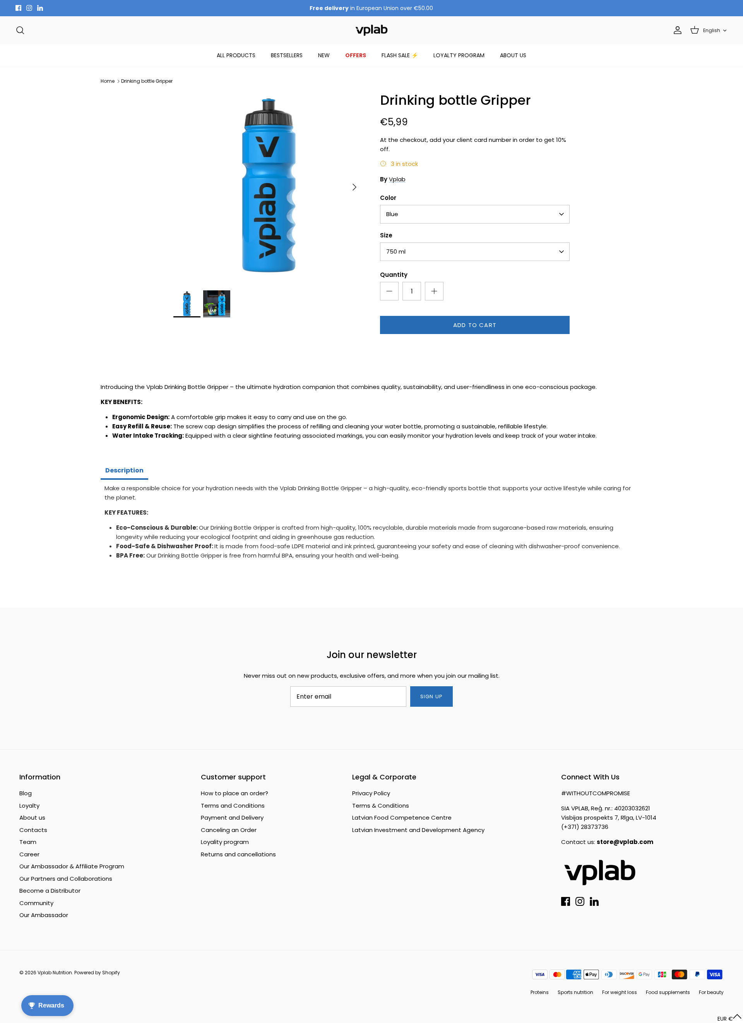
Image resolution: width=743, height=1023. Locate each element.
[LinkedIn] (40, 8)
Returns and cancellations (238, 854)
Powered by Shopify (97, 972)
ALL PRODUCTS (236, 55)
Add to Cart (474, 325)
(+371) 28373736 (584, 827)
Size (386, 235)
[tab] (124, 471)
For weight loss (619, 992)
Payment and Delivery (232, 817)
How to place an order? (234, 793)
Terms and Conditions (233, 805)
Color (388, 198)
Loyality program (225, 842)
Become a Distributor (49, 891)
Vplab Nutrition (55, 972)
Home (108, 81)
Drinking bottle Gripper (147, 81)
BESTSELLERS (287, 55)
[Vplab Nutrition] (371, 30)
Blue (392, 214)
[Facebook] (18, 8)
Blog (25, 793)
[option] (268, 187)
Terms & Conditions (380, 805)
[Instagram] (29, 8)
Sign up (431, 696)
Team (27, 842)
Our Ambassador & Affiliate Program (71, 866)
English (711, 30)
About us (32, 817)
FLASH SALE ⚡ (400, 55)
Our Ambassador (43, 915)
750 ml (396, 251)
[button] (729, 1018)
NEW (324, 55)
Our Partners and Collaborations (65, 879)
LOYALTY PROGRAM (458, 55)
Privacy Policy (371, 793)
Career (29, 854)
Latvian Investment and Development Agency (418, 830)
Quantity (393, 275)
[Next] (354, 187)
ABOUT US (513, 55)
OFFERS (355, 55)
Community (36, 903)
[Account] (676, 30)
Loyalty (29, 805)
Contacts (33, 830)
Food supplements (668, 992)
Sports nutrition (575, 992)
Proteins (540, 992)
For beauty (711, 992)
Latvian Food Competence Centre (402, 817)
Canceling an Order (229, 830)
